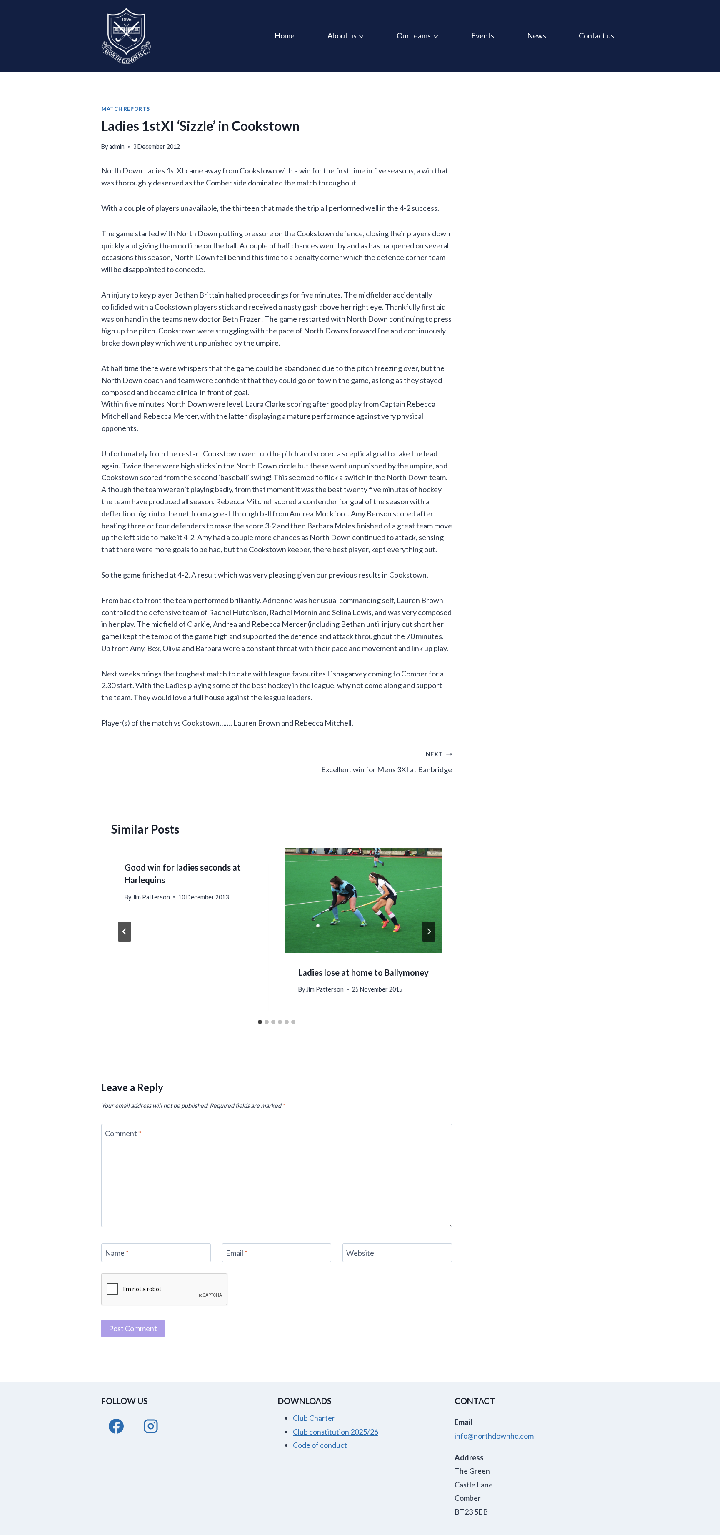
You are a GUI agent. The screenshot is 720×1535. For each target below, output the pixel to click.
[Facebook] (116, 1426)
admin (117, 146)
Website (360, 1252)
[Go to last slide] (124, 932)
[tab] (260, 1022)
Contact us (596, 35)
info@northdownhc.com (494, 1435)
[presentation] (363, 900)
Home (285, 35)
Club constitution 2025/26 (335, 1431)
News (536, 35)
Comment (123, 1133)
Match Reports (125, 109)
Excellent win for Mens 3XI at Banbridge (386, 762)
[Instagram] (151, 1426)
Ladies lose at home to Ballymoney (363, 972)
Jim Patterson (151, 897)
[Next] (428, 932)
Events (482, 35)
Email (237, 1252)
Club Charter (314, 1417)
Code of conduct (320, 1445)
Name (117, 1252)
